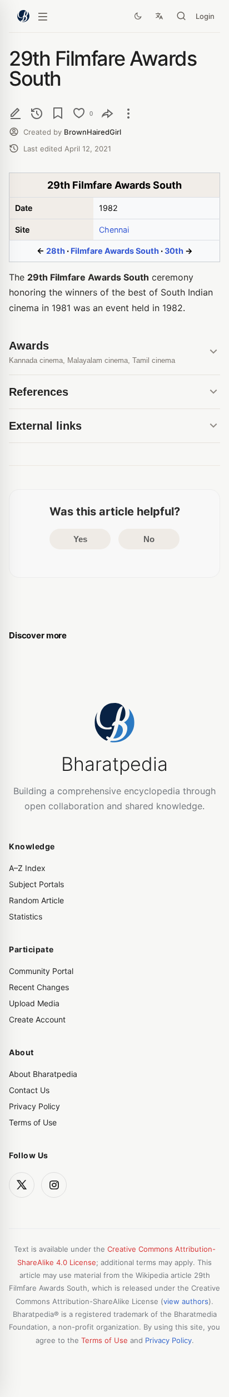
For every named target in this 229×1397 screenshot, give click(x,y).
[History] (36, 113)
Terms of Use (33, 1122)
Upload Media (34, 1003)
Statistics (25, 916)
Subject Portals (36, 884)
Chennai (114, 229)
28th (55, 250)
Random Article (36, 900)
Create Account (37, 1019)
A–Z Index (27, 868)
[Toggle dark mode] (138, 16)
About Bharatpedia (43, 1074)
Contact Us (29, 1090)
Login (205, 16)
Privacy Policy (34, 1106)
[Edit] (15, 113)
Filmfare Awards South (115, 250)
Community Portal (41, 971)
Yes (80, 539)
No (149, 539)
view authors (185, 1301)
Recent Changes (39, 987)
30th (174, 250)
